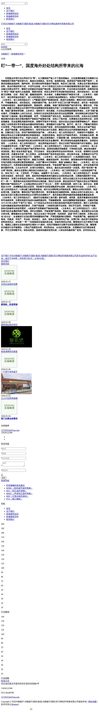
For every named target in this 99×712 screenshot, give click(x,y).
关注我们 (5, 261)
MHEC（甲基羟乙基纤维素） (19, 493)
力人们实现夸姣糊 (9, 398)
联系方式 (5, 681)
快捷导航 (5, 481)
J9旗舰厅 (5, 54)
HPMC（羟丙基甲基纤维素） (19, 488)
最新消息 (5, 264)
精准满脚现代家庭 (9, 351)
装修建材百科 (12, 37)
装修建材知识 (12, 34)
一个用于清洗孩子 (9, 372)
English (4, 47)
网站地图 (92, 702)
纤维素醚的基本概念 (15, 485)
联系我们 (10, 39)
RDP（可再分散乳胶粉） (17, 496)
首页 (8, 28)
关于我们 (10, 31)
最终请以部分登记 (9, 325)
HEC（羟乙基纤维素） (16, 491)
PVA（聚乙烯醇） (14, 499)
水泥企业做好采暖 (9, 284)
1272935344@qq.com (10, 430)
